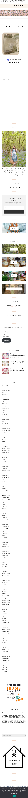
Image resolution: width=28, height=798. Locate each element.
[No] (26, 792)
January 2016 (5, 571)
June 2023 (4, 412)
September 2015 (6, 580)
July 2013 (4, 638)
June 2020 (4, 461)
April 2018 (4, 511)
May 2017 (4, 535)
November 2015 (6, 575)
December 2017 (5, 520)
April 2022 (4, 421)
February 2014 (5, 622)
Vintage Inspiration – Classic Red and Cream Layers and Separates (17, 370)
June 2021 (4, 435)
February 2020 (5, 466)
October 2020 (5, 453)
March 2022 (5, 424)
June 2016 (4, 560)
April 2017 (4, 537)
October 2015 (5, 578)
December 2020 (6, 448)
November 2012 (6, 656)
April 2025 (4, 392)
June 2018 (4, 506)
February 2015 (5, 596)
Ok (14, 795)
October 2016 (5, 551)
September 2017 (6, 526)
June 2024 (4, 401)
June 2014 (4, 613)
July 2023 (4, 410)
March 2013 (4, 647)
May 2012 (4, 669)
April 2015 (4, 591)
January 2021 (5, 446)
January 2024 (5, 406)
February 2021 (5, 444)
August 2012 (5, 663)
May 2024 (4, 403)
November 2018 (6, 495)
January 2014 (5, 625)
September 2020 (6, 455)
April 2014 (4, 618)
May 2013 (4, 643)
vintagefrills (16, 59)
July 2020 (4, 459)
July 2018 (4, 504)
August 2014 (5, 609)
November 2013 (6, 629)
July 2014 (4, 611)
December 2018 (6, 493)
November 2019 (6, 473)
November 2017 (5, 522)
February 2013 (5, 649)
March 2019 (4, 486)
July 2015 (4, 584)
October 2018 (5, 497)
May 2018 (4, 508)
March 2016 (4, 567)
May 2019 (4, 482)
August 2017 (5, 529)
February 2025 (5, 397)
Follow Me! (14, 307)
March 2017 (4, 540)
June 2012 (4, 667)
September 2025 (6, 390)
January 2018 (5, 517)
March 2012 (5, 674)
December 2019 (6, 470)
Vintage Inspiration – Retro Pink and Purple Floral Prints (17, 355)
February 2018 (5, 515)
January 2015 (5, 598)
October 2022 (5, 419)
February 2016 (5, 569)
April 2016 (4, 564)
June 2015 (4, 587)
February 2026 (5, 386)
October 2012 (5, 658)
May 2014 (4, 616)
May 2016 (4, 562)
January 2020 (5, 468)
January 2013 (5, 651)
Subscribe (6, 340)
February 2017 (5, 542)
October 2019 (5, 475)
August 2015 (5, 582)
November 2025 (6, 388)
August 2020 (5, 457)
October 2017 (5, 524)
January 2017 (5, 544)
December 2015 (6, 573)
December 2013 (6, 627)
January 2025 (5, 399)
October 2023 (5, 408)
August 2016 (5, 555)
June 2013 (4, 640)
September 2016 (6, 553)
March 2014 (5, 620)
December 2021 (6, 428)
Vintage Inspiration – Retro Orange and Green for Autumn (18, 362)
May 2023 (4, 415)
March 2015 (5, 593)
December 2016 (6, 546)
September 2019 (6, 477)
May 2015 (4, 589)
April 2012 (4, 672)
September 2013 (6, 634)
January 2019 (5, 491)
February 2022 (5, 426)
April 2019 (4, 484)
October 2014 (5, 605)
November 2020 (6, 450)
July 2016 (4, 558)
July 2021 (4, 432)
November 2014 (6, 602)
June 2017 (4, 533)
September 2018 (6, 499)
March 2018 (4, 513)
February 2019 (5, 488)
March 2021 (5, 441)
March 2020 (5, 464)
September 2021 (6, 430)
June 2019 (4, 479)
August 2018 (5, 502)
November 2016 (6, 549)
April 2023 (4, 417)
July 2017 (4, 531)
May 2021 (4, 437)
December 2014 (6, 600)
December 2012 (6, 654)
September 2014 (6, 607)
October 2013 (5, 631)
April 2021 (4, 439)
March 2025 (5, 394)
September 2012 (6, 660)
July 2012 (4, 665)
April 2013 (4, 645)
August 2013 (5, 636)
